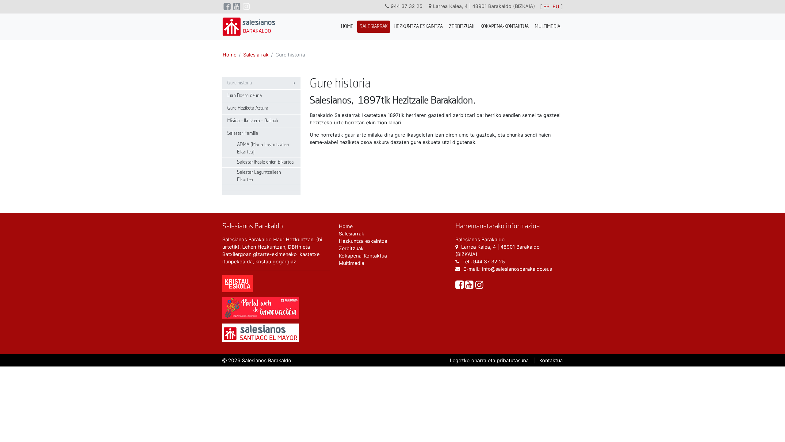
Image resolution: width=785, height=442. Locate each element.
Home (347, 26)
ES (546, 6)
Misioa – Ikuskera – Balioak (252, 120)
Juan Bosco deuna (244, 95)
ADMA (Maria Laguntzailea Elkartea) (263, 148)
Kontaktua (551, 360)
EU (556, 6)
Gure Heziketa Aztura (247, 108)
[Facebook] (460, 286)
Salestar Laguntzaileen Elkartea (259, 176)
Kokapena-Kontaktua (505, 26)
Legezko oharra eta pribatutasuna (489, 360)
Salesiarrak (374, 26)
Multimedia (547, 26)
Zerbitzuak (461, 26)
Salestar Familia (242, 133)
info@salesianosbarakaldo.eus (517, 269)
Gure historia (239, 83)
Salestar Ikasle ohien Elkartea (265, 162)
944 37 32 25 (489, 261)
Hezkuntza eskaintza (418, 26)
